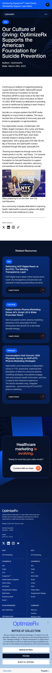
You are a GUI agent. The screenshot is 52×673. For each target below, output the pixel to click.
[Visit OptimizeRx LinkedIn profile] (8, 543)
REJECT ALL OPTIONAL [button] (26, 662)
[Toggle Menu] (45, 14)
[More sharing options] (18, 227)
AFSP (42, 209)
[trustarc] (44, 671)
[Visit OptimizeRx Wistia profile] (18, 543)
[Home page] (9, 14)
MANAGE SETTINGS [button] (26, 650)
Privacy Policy (7, 671)
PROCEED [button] (26, 656)
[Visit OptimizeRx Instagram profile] (13, 543)
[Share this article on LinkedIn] (8, 227)
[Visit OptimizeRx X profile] (3, 543)
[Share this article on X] (3, 227)
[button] (48, 622)
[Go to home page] (10, 511)
